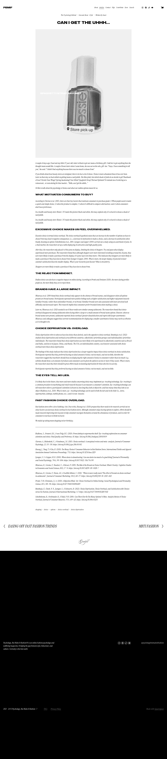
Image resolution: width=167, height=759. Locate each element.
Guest (104, 15)
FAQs (113, 7)
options (53, 509)
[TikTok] (149, 8)
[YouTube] (152, 8)
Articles (101, 7)
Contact (108, 7)
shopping (38, 509)
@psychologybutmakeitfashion (152, 642)
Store (126, 7)
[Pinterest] (146, 8)
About (96, 7)
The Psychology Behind (68, 15)
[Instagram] (142, 8)
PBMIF (7, 7)
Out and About (83, 15)
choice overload (63, 509)
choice (46, 509)
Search (131, 7)
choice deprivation (77, 509)
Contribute (119, 7)
